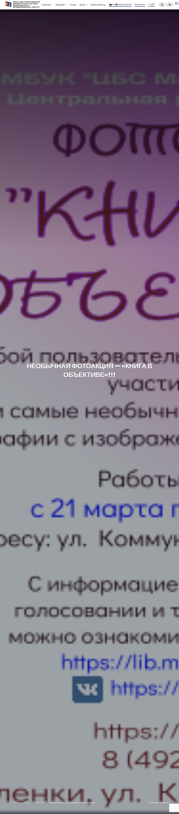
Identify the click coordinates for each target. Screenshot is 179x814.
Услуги (73, 4)
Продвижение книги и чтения (81, 803)
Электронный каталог (120, 4)
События (46, 4)
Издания (60, 4)
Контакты (140, 4)
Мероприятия (58, 803)
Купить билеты (98, 4)
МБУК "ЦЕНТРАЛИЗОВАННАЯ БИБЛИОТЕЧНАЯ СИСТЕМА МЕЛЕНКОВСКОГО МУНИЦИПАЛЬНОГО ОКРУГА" (26, 4)
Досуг (82, 4)
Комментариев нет (160, 803)
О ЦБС (151, 4)
